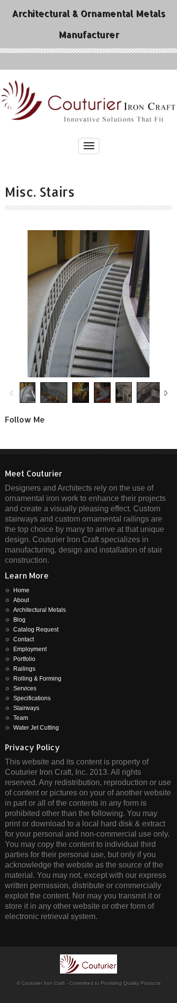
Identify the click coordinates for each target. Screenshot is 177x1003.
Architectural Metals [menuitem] (39, 610)
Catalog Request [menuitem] (36, 629)
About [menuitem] (21, 600)
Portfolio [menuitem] (24, 659)
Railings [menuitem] (24, 668)
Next (166, 393)
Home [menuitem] (21, 590)
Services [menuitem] (24, 688)
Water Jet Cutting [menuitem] (36, 727)
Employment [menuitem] (30, 649)
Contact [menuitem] (23, 639)
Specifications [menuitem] (32, 698)
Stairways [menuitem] (26, 708)
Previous (11, 393)
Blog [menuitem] (19, 619)
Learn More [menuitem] (27, 576)
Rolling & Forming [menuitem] (37, 678)
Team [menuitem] (20, 717)
